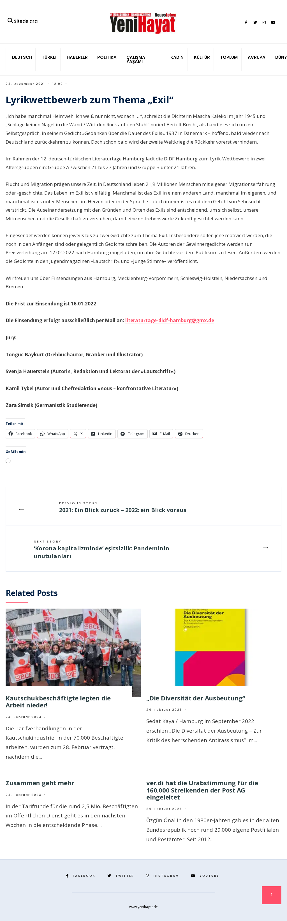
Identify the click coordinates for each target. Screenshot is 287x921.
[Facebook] (246, 22)
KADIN (177, 57)
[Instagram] (264, 22)
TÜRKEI (49, 57)
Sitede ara (26, 21)
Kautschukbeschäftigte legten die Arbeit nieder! (58, 701)
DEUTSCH (22, 57)
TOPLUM (229, 57)
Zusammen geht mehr (40, 783)
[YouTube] (273, 22)
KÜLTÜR (202, 57)
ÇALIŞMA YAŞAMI (135, 59)
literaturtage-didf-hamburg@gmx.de (169, 320)
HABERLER (77, 57)
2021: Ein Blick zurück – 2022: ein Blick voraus (122, 507)
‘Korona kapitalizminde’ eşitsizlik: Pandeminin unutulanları (101, 549)
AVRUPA (256, 57)
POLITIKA (107, 57)
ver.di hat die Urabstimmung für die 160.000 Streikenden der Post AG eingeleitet (202, 790)
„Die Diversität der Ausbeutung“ (195, 698)
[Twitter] (255, 22)
